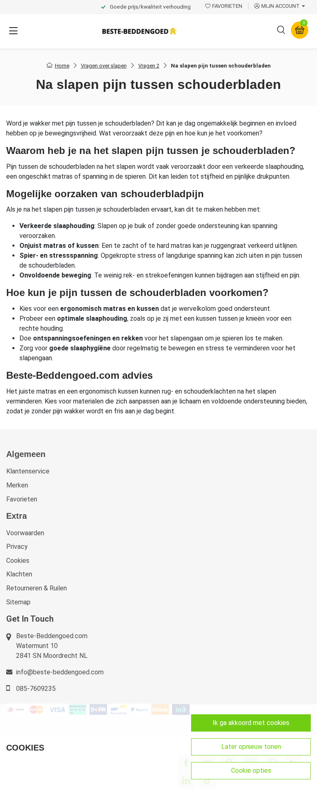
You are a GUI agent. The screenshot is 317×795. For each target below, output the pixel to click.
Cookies (17, 560)
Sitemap (18, 602)
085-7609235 (36, 688)
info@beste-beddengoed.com (60, 672)
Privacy (17, 546)
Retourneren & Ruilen (36, 588)
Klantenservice (28, 471)
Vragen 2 (148, 66)
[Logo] (139, 31)
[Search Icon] (281, 31)
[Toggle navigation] (13, 31)
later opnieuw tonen (251, 747)
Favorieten (21, 499)
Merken (17, 485)
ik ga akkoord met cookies (251, 723)
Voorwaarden (25, 533)
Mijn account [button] (280, 6)
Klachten (19, 574)
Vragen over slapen (104, 66)
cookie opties (251, 770)
